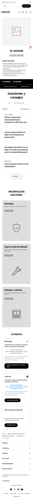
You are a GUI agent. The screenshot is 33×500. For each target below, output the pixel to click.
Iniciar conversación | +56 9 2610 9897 (16, 366)
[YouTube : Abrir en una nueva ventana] (22, 489)
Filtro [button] (5, 109)
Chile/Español (5, 480)
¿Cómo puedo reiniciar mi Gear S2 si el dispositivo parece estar (14, 74)
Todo (9, 103)
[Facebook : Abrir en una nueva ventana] (11, 489)
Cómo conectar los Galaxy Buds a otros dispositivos (14, 67)
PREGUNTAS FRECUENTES (19, 103)
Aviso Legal (13, 493)
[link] (30, 47)
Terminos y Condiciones (24, 493)
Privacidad (5, 493)
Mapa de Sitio (16, 496)
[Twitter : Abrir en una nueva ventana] (15, 489)
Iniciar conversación (12, 400)
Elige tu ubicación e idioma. (9, 2)
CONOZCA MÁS (8, 210)
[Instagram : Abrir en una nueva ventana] (18, 489)
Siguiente (26, 6)
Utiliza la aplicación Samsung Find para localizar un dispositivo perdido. (14, 71)
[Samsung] (5, 12)
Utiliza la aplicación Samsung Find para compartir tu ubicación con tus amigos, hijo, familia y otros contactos (15, 64)
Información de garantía (16, 55)
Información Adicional (10, 86)
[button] (16, 118)
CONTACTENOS (25, 86)
